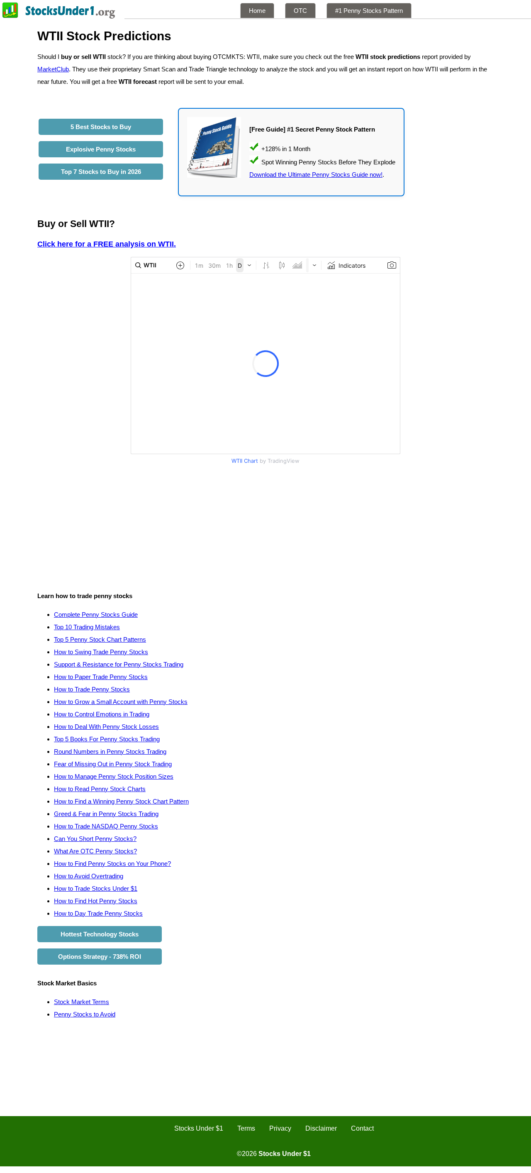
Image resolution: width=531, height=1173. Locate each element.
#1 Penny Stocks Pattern (369, 10)
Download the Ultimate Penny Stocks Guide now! (315, 174)
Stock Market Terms (81, 1001)
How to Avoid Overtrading (88, 876)
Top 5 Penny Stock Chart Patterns (100, 639)
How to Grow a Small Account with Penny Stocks (121, 701)
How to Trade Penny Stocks (92, 689)
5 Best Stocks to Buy (101, 126)
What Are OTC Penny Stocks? (95, 851)
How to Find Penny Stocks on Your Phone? (112, 863)
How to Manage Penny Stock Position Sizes (113, 776)
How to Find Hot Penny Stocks (95, 900)
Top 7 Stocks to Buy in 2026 (101, 171)
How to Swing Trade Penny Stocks (101, 651)
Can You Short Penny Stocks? (95, 838)
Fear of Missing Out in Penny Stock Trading (113, 763)
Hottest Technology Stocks (100, 934)
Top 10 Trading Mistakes (87, 626)
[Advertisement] (265, 525)
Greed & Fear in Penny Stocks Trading (106, 813)
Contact (362, 1128)
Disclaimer (321, 1128)
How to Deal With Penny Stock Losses (106, 726)
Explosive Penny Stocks (101, 149)
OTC (300, 10)
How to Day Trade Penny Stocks (98, 913)
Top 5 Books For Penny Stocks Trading (107, 739)
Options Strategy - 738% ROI (99, 956)
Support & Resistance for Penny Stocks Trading (118, 664)
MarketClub (53, 69)
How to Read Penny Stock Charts (100, 788)
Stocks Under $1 (198, 1128)
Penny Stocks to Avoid (84, 1014)
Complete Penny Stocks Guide (96, 614)
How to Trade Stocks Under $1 (95, 888)
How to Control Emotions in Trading (101, 714)
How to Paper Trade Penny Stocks (101, 676)
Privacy (280, 1128)
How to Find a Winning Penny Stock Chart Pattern (121, 801)
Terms (246, 1128)
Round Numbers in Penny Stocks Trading (110, 751)
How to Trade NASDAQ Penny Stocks (106, 826)
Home (257, 10)
